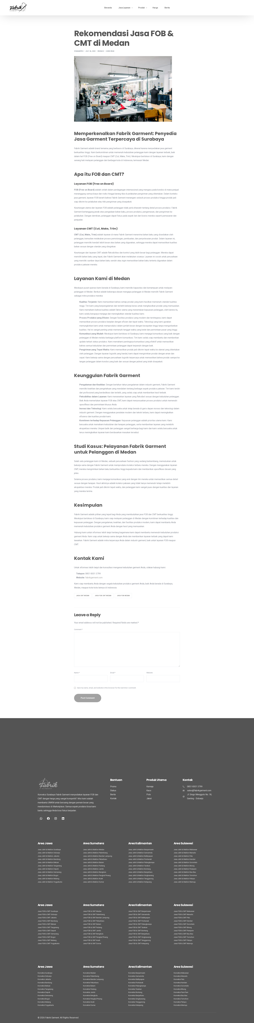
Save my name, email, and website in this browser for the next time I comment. (106, 688)
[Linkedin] (63, 818)
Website (149, 673)
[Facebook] (48, 818)
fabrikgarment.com (94, 577)
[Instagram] (55, 818)
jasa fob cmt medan (103, 595)
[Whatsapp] (41, 818)
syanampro (78, 51)
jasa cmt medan (82, 595)
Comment (78, 629)
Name (77, 673)
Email (112, 673)
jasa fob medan (123, 595)
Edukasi (101, 51)
